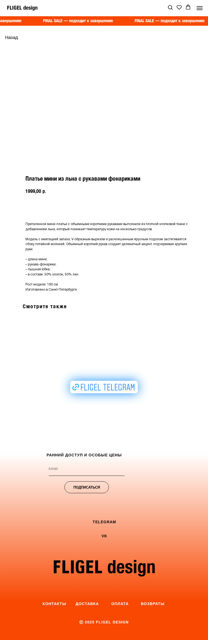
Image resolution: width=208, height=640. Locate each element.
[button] (170, 7)
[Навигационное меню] (200, 8)
